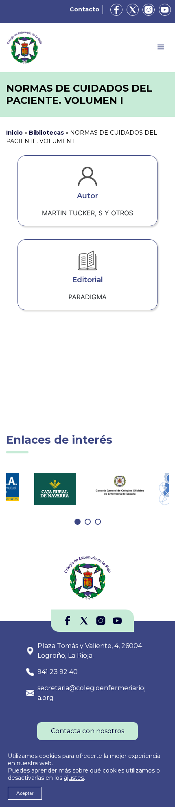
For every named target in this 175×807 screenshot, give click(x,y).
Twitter (133, 10)
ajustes (74, 777)
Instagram (148, 10)
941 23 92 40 (57, 672)
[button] (77, 522)
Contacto (84, 9)
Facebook (116, 10)
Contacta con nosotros (87, 731)
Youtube (165, 10)
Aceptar (24, 793)
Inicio (14, 132)
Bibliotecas (46, 132)
